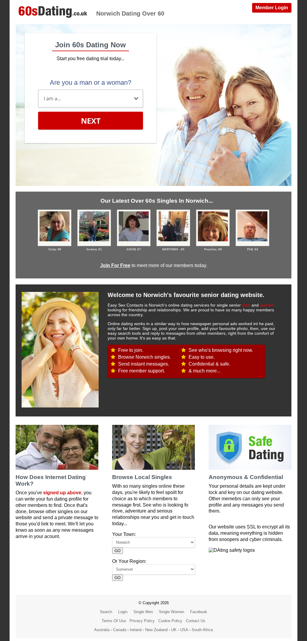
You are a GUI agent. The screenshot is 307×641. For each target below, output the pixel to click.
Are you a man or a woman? (90, 82)
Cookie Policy (170, 621)
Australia (101, 630)
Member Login (271, 7)
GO (118, 550)
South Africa (202, 630)
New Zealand (156, 630)
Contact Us (195, 621)
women (267, 305)
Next (90, 121)
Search (106, 612)
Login (122, 612)
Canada (119, 630)
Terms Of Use (114, 621)
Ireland (136, 630)
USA (184, 630)
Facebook (198, 612)
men (246, 305)
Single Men (143, 612)
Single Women (171, 612)
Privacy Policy (142, 621)
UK (174, 630)
